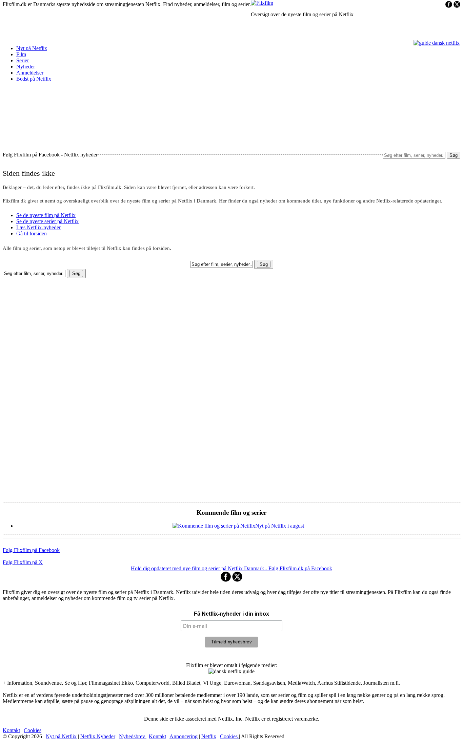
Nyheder (25, 66)
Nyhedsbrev (132, 736)
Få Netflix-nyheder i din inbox (231, 614)
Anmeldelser (29, 73)
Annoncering (183, 736)
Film (21, 54)
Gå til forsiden (31, 233)
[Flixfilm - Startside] (262, 3)
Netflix (208, 736)
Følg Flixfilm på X (23, 562)
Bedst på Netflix (33, 79)
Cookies (32, 730)
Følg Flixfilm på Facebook (31, 550)
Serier (22, 60)
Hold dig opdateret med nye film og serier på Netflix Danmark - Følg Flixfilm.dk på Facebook (231, 568)
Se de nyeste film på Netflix (46, 215)
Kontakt (11, 730)
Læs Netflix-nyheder (38, 227)
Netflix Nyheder (97, 736)
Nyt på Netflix (31, 48)
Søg (453, 155)
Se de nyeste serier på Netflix (47, 221)
